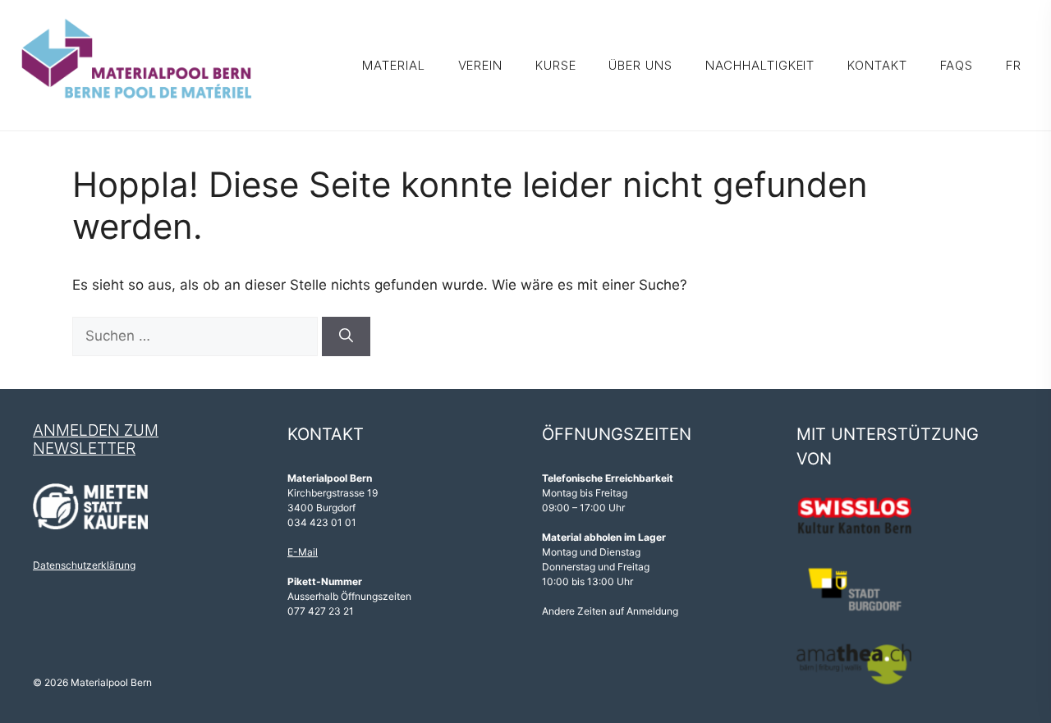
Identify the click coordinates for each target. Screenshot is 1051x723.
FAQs (957, 65)
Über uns (640, 65)
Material (393, 65)
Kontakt (876, 65)
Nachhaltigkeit (760, 65)
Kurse (555, 65)
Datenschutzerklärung (84, 565)
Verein (480, 65)
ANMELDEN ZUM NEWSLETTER (95, 440)
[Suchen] (346, 336)
